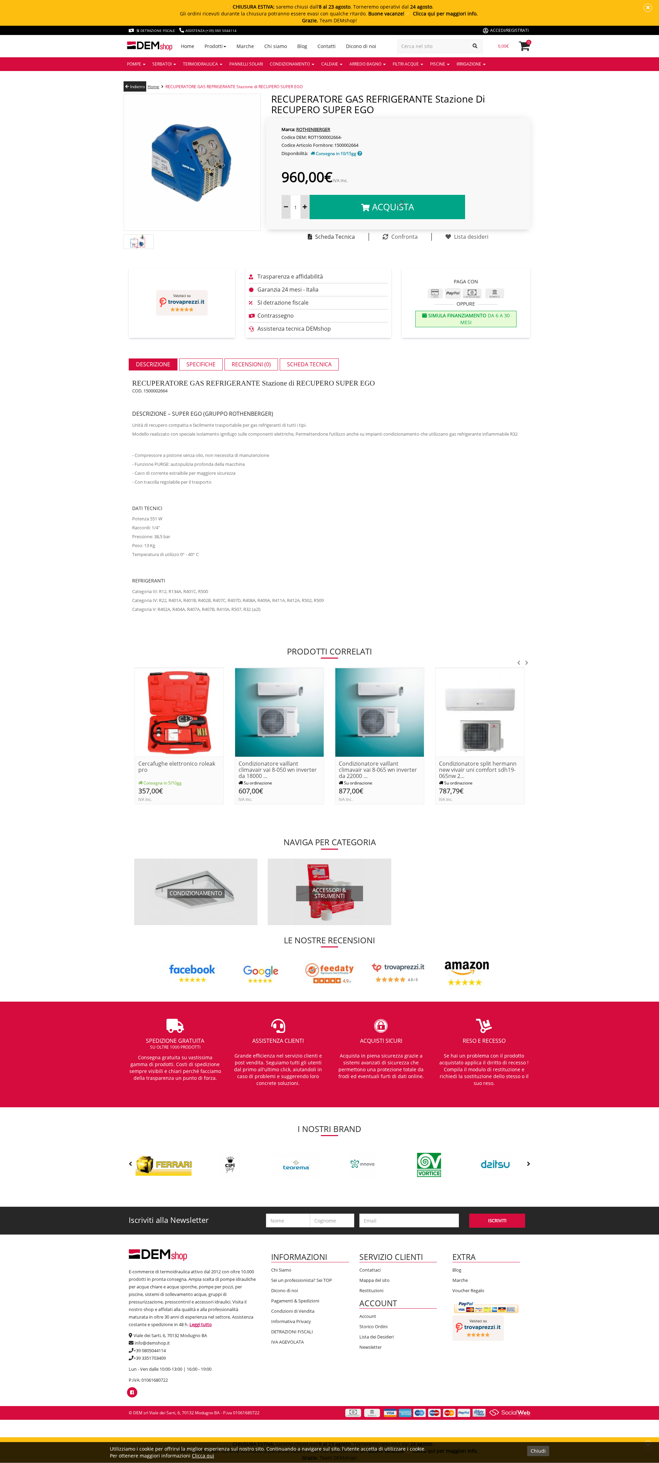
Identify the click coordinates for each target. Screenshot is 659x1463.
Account (367, 1316)
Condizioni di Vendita (292, 1311)
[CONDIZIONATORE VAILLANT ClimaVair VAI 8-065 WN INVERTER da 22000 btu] (379, 712)
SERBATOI (162, 64)
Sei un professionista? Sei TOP (301, 1280)
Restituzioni (371, 1290)
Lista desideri (470, 236)
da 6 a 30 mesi (468, 319)
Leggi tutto (200, 1324)
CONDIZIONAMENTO (290, 64)
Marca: (288, 129)
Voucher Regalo (468, 1290)
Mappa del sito (374, 1280)
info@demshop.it (152, 1343)
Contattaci (370, 1270)
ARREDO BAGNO (365, 64)
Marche (460, 1280)
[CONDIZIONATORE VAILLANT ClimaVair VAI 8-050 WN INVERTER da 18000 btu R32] (279, 712)
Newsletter (370, 1347)
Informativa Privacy (291, 1321)
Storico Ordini (373, 1326)
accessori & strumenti (329, 893)
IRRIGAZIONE (469, 64)
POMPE (134, 64)
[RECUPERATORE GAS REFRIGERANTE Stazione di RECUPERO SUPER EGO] (192, 161)
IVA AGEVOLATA (287, 1342)
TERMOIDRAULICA (201, 64)
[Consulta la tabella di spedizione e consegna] (359, 153)
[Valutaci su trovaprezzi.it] (181, 303)
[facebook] (132, 1392)
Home (153, 87)
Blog (456, 1270)
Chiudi (538, 1451)
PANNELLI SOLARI (246, 64)
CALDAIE (330, 64)
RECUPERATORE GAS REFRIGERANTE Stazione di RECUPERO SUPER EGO (234, 87)
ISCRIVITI (497, 1220)
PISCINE (438, 64)
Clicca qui (203, 1455)
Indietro (137, 87)
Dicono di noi (284, 1290)
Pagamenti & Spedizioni (295, 1301)
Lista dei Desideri (376, 1337)
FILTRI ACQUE (406, 64)
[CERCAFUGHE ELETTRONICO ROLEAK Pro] (179, 712)
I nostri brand (329, 1128)
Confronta (404, 236)
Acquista (392, 207)
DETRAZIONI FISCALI (292, 1332)
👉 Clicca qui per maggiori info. (441, 13)
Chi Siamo (281, 1270)
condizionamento (196, 893)
